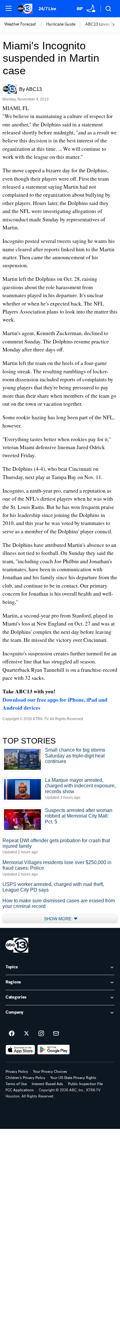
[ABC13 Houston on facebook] (12, 1033)
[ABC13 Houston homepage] (25, 9)
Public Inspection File (85, 1084)
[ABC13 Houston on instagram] (41, 1033)
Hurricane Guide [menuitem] (60, 24)
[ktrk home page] (17, 945)
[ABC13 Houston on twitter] (26, 1033)
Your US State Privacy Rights (73, 1078)
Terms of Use (16, 1084)
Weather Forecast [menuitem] (20, 24)
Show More (58, 918)
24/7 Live (47, 9)
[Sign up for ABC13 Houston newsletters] (56, 1033)
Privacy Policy (17, 1071)
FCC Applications (20, 1090)
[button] (8, 8)
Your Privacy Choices (50, 1071)
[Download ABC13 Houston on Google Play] (54, 1050)
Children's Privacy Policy (25, 1078)
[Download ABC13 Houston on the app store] (20, 1050)
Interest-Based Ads (47, 1084)
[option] (25, 24)
